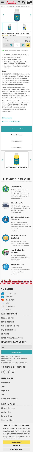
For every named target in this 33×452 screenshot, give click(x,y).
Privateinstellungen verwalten (12, 338)
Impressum (5, 391)
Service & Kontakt (7, 322)
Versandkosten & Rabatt (10, 326)
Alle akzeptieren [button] (16, 442)
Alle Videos (7, 412)
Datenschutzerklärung (9, 399)
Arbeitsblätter (8, 420)
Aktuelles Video (9, 408)
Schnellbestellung (7, 318)
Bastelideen (8, 416)
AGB (2, 395)
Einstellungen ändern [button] (16, 449)
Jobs (3, 387)
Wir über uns (6, 383)
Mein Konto (5, 334)
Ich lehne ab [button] (16, 445)
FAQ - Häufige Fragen (8, 330)
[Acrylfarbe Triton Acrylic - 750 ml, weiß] (17, 15)
